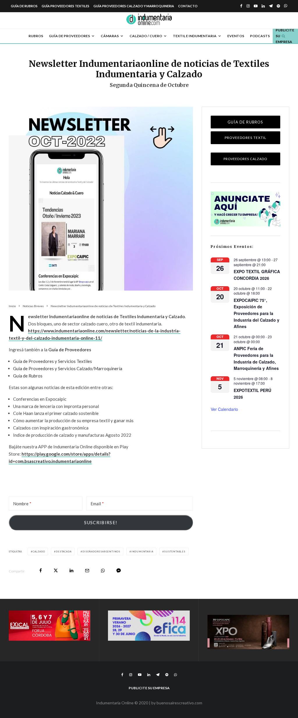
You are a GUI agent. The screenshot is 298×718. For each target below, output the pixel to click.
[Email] (87, 570)
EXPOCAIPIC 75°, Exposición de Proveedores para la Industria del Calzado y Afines (256, 313)
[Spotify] (278, 6)
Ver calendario (224, 409)
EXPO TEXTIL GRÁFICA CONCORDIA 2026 (257, 274)
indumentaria (142, 551)
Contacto (188, 6)
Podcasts (260, 36)
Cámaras (110, 36)
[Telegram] (271, 6)
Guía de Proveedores (69, 36)
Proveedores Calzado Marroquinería (245, 161)
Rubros (36, 36)
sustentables (174, 551)
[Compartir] (40, 570)
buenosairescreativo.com (179, 702)
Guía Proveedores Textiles (65, 6)
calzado (39, 551)
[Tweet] (56, 570)
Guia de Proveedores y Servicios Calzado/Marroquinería (67, 368)
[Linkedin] (263, 6)
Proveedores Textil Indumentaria (245, 139)
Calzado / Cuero (146, 36)
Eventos (235, 36)
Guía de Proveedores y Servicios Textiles (52, 361)
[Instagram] (248, 6)
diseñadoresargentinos (101, 551)
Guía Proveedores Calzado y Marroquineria (133, 6)
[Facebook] (241, 6)
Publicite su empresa (149, 688)
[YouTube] (256, 6)
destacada (63, 551)
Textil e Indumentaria (195, 36)
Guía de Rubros (24, 6)
